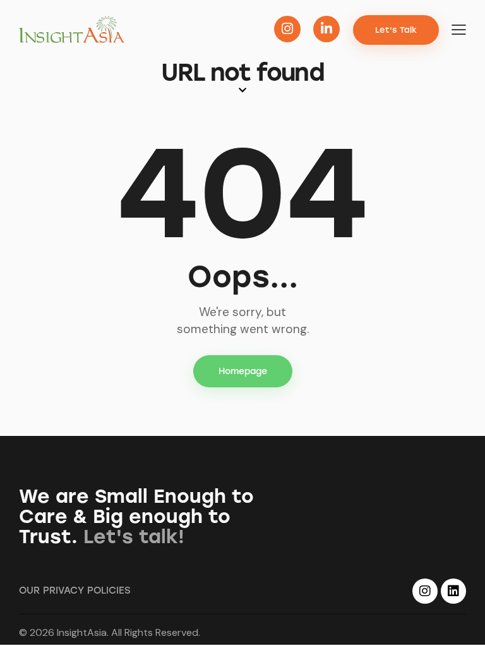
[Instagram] (425, 591)
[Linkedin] (453, 591)
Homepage (243, 371)
